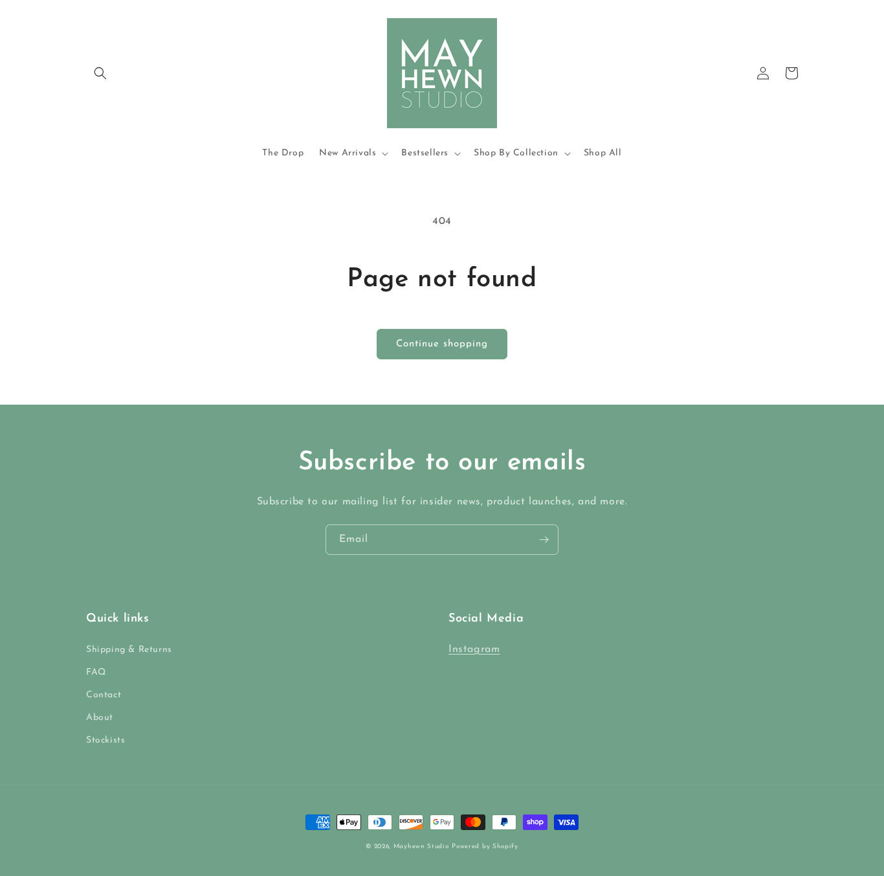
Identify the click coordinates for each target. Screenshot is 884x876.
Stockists (105, 740)
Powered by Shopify (485, 846)
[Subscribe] (543, 539)
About (99, 718)
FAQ (96, 672)
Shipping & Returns (129, 650)
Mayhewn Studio (421, 846)
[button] (100, 73)
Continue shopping (442, 344)
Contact (103, 695)
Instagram (474, 649)
